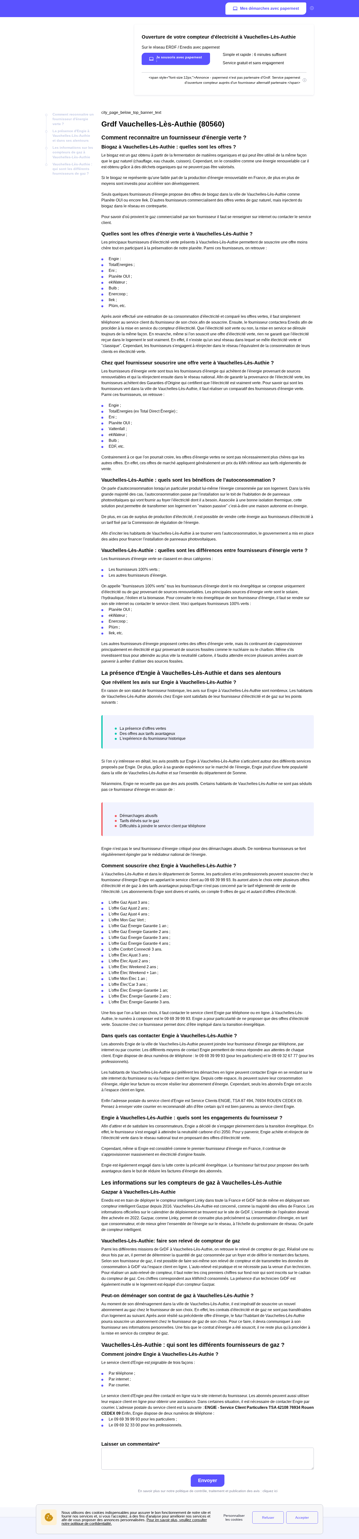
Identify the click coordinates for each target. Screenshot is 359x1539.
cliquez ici (270, 1491)
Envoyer (207, 1480)
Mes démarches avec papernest (269, 8)
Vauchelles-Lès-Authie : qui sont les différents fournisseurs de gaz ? (72, 169)
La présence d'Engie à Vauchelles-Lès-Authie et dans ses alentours (71, 135)
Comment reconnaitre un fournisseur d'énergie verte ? (73, 119)
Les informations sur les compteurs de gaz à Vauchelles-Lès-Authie (73, 152)
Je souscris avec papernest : (179, 59)
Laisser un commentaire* (130, 1444)
